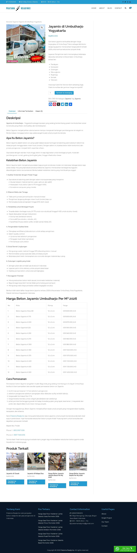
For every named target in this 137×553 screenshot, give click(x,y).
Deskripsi (12, 111)
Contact (104, 526)
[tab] (12, 111)
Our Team (105, 522)
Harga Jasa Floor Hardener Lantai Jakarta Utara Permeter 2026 (50, 515)
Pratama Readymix (17, 416)
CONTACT (118, 8)
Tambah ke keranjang (64, 93)
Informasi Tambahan (25, 111)
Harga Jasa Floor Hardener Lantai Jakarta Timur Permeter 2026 (50, 522)
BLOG (110, 8)
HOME (93, 8)
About (104, 514)
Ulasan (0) (39, 111)
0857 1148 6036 (19, 435)
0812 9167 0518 (18, 430)
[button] (42, 27)
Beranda (9, 22)
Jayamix (15, 22)
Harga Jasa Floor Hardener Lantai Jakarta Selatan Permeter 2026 (50, 528)
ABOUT (102, 8)
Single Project (107, 518)
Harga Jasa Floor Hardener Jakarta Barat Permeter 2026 (50, 541)
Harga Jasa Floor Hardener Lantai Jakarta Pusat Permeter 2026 (50, 535)
